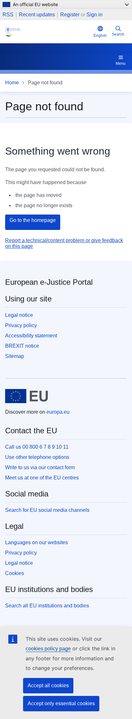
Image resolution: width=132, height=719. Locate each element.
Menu (121, 63)
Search (118, 34)
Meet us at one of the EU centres (42, 477)
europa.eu (58, 412)
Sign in (95, 14)
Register (69, 14)
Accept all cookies (48, 685)
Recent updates (37, 14)
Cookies (14, 573)
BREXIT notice (22, 346)
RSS (8, 14)
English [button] (100, 35)
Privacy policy (21, 325)
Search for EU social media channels (47, 510)
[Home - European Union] (26, 396)
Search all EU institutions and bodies (47, 605)
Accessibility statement (31, 335)
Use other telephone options (37, 457)
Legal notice (19, 315)
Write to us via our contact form (40, 467)
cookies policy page (48, 648)
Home (12, 82)
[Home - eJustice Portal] (48, 32)
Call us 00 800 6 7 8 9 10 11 (37, 447)
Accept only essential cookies (61, 703)
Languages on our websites (36, 542)
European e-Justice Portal (49, 282)
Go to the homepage (33, 220)
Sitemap (14, 356)
